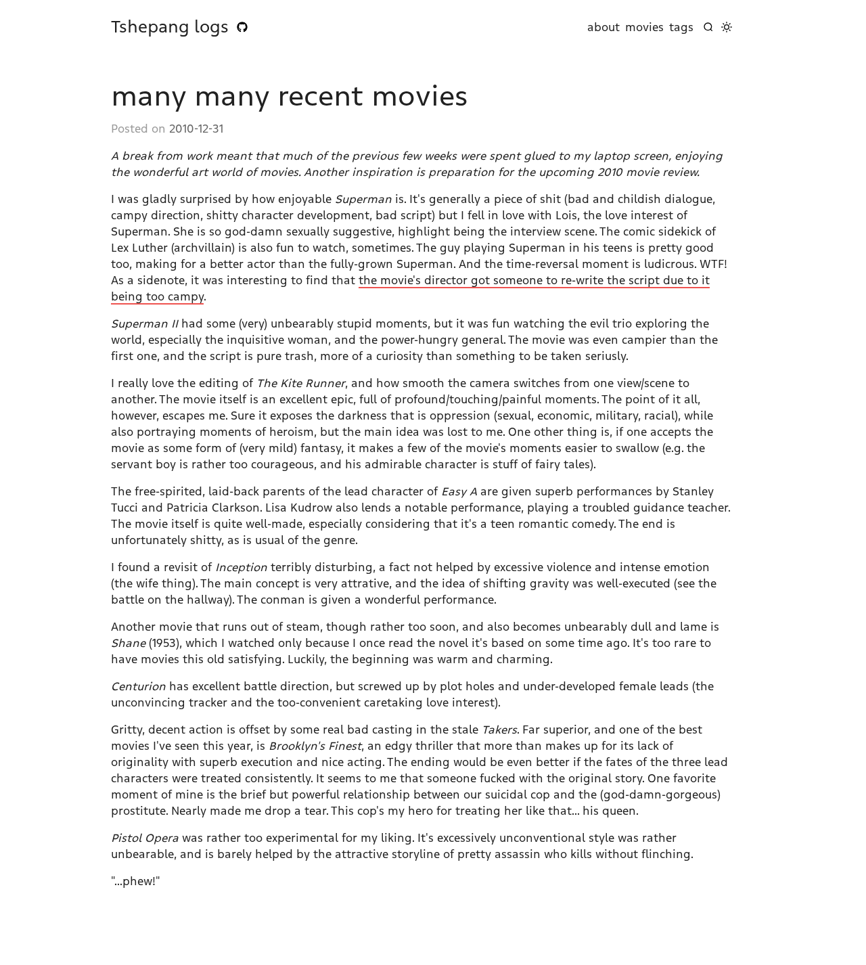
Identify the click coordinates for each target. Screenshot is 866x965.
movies (644, 27)
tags (681, 27)
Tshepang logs (170, 27)
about (603, 27)
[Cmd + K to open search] (708, 27)
